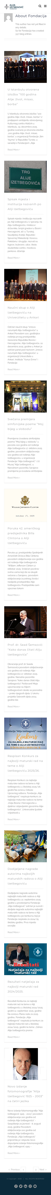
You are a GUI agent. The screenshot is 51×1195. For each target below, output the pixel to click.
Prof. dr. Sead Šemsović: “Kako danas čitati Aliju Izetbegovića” (25, 649)
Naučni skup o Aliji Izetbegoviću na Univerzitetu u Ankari (23, 312)
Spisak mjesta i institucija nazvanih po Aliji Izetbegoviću (24, 204)
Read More (13, 149)
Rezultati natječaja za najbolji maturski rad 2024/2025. (23, 986)
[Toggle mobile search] (40, 6)
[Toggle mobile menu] (45, 6)
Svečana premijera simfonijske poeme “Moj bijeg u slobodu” (25, 424)
